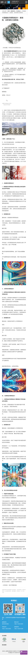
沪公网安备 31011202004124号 (14, 652)
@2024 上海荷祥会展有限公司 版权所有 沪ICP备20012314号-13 (14, 651)
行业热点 (18, 11)
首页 (8, 11)
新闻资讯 (13, 11)
